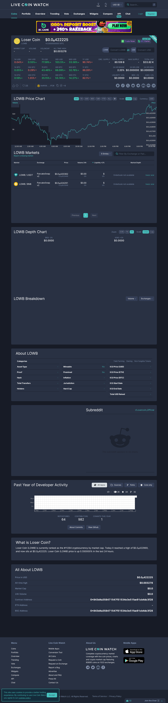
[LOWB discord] (143, 85)
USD (116, 5)
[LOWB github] (148, 85)
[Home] (102, 649)
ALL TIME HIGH (60, 49)
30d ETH (58, 75)
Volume (131, 298)
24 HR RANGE (118, 67)
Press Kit (52, 679)
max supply (133, 59)
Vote (13, 664)
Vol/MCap (44, 49)
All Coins (52, 656)
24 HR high (149, 67)
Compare (15, 675)
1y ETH (85, 75)
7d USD (45, 59)
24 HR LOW (134, 67)
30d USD (59, 59)
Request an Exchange (58, 664)
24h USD (31, 59)
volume (32, 49)
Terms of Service (99, 696)
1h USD (17, 59)
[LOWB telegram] (138, 85)
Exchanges (146, 298)
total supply (118, 59)
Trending (15, 660)
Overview (15, 656)
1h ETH (17, 75)
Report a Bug (54, 667)
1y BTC (85, 67)
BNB (29, 184)
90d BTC (72, 67)
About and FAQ (55, 675)
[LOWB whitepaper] (117, 85)
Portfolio (14, 652)
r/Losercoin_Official (144, 410)
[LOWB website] (122, 85)
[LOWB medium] (153, 85)
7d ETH (45, 75)
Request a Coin (55, 660)
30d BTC (58, 67)
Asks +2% (149, 75)
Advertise (53, 671)
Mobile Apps (54, 648)
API (12, 679)
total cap (149, 59)
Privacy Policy (115, 696)
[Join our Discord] (98, 667)
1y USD (86, 59)
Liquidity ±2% (118, 75)
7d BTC (45, 67)
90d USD (72, 59)
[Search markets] (116, 154)
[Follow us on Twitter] (93, 667)
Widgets (14, 671)
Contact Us (53, 682)
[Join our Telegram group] (88, 667)
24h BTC (31, 67)
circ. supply (104, 59)
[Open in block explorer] (61, 85)
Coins (13, 648)
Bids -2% (135, 75)
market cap (19, 49)
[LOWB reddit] (133, 85)
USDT (30, 175)
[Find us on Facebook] (103, 667)
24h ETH (31, 75)
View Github (93, 527)
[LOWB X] (127, 85)
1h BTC (17, 67)
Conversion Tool (55, 652)
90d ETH (72, 75)
